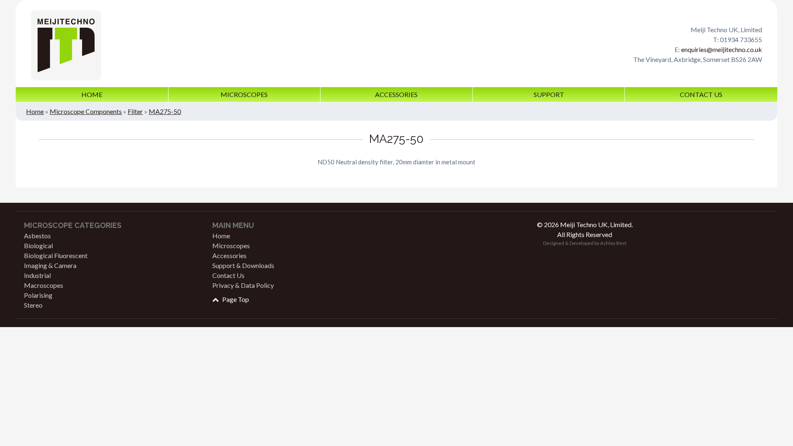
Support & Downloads (243, 265)
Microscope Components (86, 111)
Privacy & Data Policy (243, 285)
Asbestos (37, 236)
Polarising (38, 295)
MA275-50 (165, 111)
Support (549, 94)
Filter (135, 111)
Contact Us (701, 94)
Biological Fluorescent (56, 255)
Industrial (37, 275)
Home (91, 94)
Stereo (33, 305)
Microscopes (244, 94)
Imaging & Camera (50, 265)
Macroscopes (43, 285)
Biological (38, 245)
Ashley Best (613, 243)
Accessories (396, 94)
